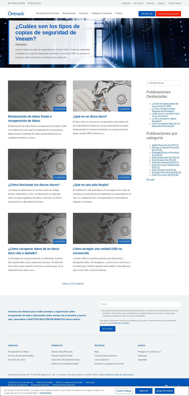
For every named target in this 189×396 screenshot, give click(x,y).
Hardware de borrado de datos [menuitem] (65, 363)
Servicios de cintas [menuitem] (16, 359)
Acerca (161, 3)
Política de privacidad (121, 323)
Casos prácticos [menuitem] (101, 359)
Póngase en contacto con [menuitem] (149, 351)
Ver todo (150, 179)
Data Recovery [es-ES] (165, 162)
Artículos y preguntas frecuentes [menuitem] (109, 363)
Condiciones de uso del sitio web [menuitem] (20, 382)
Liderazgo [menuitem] (142, 355)
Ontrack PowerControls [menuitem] (62, 355)
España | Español (17, 3)
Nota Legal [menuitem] (90, 382)
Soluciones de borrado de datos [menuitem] (65, 359)
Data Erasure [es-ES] (164, 160)
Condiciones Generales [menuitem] (40, 385)
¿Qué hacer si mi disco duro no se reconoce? (165, 114)
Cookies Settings (123, 391)
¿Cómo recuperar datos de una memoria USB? (165, 105)
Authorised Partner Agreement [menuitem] (63, 385)
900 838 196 (146, 14)
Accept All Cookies (164, 391)
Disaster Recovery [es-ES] (166, 172)
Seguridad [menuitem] (142, 359)
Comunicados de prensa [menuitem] (105, 355)
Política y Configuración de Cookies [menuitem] (69, 382)
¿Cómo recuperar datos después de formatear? (163, 110)
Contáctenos (174, 3)
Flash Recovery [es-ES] (165, 175)
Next (80, 284)
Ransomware (69, 13)
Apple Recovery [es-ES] (165, 145)
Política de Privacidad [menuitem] (44, 382)
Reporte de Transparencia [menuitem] (18, 385)
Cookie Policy (45, 393)
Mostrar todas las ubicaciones (120, 375)
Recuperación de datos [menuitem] (18, 351)
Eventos (151, 3)
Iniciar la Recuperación (168, 14)
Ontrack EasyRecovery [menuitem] (62, 351)
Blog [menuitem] (96, 351)
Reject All (144, 391)
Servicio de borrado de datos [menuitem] (21, 355)
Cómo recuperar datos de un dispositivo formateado (166, 124)
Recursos (138, 3)
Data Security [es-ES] (164, 170)
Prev (66, 284)
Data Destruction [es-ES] (165, 157)
